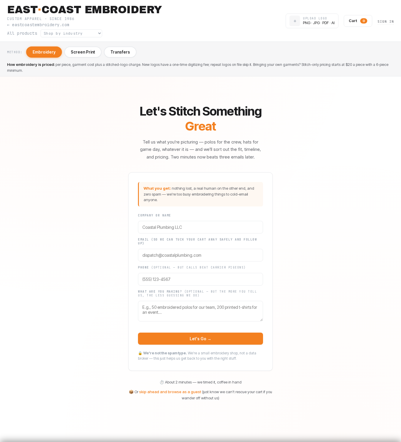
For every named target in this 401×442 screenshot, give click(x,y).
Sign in (386, 21)
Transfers (120, 52)
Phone (192, 267)
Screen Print (83, 52)
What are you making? (197, 293)
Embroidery (44, 52)
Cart (357, 20)
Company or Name (154, 215)
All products (22, 33)
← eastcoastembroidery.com (38, 25)
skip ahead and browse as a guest (170, 391)
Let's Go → (200, 338)
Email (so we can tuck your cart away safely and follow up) (197, 241)
